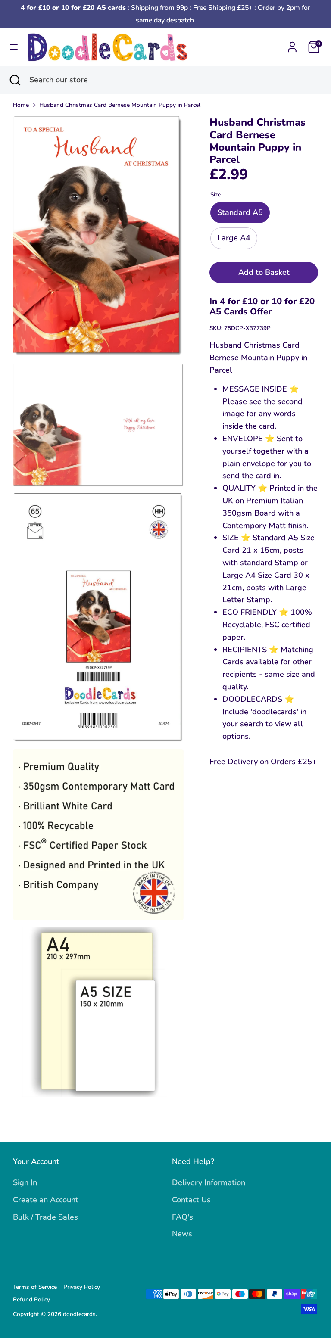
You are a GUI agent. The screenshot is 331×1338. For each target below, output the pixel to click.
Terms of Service (35, 1287)
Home (21, 105)
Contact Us (191, 1200)
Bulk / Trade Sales (45, 1217)
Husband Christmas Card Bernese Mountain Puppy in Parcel (119, 105)
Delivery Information (208, 1182)
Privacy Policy (81, 1287)
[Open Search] (14, 80)
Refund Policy (31, 1299)
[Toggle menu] (13, 47)
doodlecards (79, 1314)
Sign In (25, 1182)
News (182, 1234)
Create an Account (45, 1200)
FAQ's (182, 1217)
